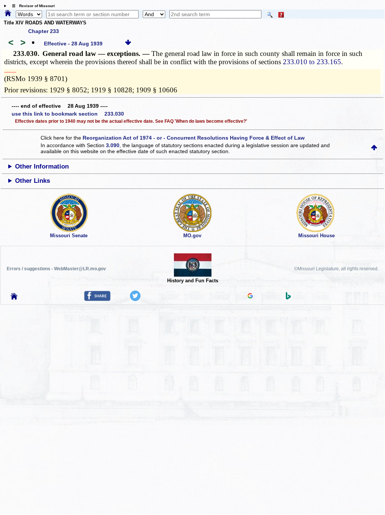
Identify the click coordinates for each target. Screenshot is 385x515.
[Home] (8, 13)
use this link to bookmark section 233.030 (68, 114)
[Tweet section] (135, 299)
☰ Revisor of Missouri (31, 6)
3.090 (112, 145)
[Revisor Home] (14, 298)
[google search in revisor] (250, 297)
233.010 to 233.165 (312, 62)
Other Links (32, 180)
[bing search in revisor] (288, 298)
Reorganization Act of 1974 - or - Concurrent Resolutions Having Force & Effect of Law (194, 138)
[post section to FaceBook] (97, 299)
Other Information (42, 166)
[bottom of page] (128, 44)
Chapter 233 (43, 31)
